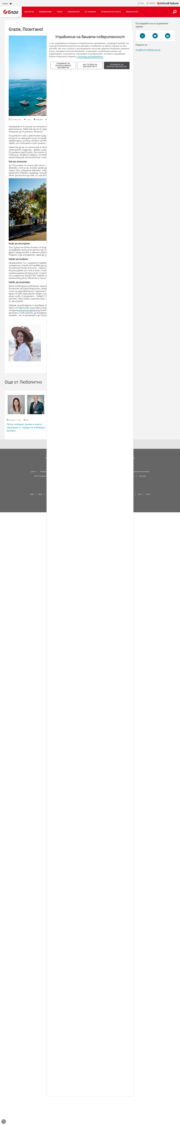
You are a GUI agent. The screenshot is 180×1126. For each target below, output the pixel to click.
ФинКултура (132, 12)
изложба (142, 476)
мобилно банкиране (142, 472)
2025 (40, 494)
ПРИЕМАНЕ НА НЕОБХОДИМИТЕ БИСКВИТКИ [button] (63, 65)
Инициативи (45, 12)
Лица (59, 12)
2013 (140, 494)
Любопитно (74, 12)
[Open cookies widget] (3, 1122)
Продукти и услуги (111, 12)
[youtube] (155, 35)
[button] (151, 3)
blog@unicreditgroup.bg (148, 50)
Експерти (29, 12)
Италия (39, 120)
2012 (148, 494)
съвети (33, 472)
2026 (32, 494)
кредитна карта (26, 310)
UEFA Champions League (43, 476)
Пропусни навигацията (123, 3)
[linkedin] (167, 35)
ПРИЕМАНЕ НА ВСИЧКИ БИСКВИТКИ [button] (117, 65)
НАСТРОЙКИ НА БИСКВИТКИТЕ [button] (90, 65)
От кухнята (90, 12)
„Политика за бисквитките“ (90, 56)
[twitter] (142, 35)
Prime (6, 4)
